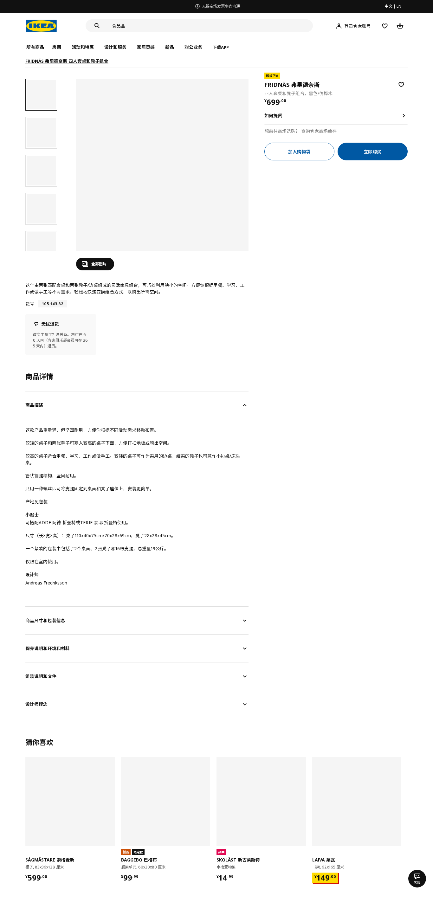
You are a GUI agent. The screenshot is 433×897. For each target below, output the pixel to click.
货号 (29, 304)
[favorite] (401, 84)
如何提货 (273, 116)
